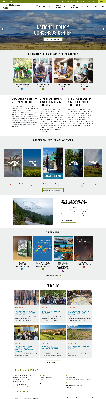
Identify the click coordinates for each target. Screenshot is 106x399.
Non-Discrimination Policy (87, 397)
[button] (36, 6)
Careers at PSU (70, 377)
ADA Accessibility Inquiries (74, 385)
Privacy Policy (68, 397)
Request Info (81, 1)
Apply (62, 1)
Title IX (79, 397)
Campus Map (44, 379)
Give (88, 1)
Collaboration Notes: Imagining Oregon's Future (51, 312)
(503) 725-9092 (21, 385)
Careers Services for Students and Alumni (78, 379)
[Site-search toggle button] (103, 6)
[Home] (8, 1)
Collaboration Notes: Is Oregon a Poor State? (78, 347)
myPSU (94, 1)
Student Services (44, 383)
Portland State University (25, 369)
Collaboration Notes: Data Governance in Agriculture (50, 347)
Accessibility (74, 397)
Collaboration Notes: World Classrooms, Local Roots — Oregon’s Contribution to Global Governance (25, 348)
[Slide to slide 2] (53, 44)
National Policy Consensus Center (13, 6)
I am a (101, 1)
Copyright (69, 387)
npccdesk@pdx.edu (22, 387)
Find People (43, 381)
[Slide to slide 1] (51, 44)
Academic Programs (46, 377)
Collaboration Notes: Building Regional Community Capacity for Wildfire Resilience (25, 312)
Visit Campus (70, 1)
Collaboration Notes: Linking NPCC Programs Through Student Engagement (78, 312)
